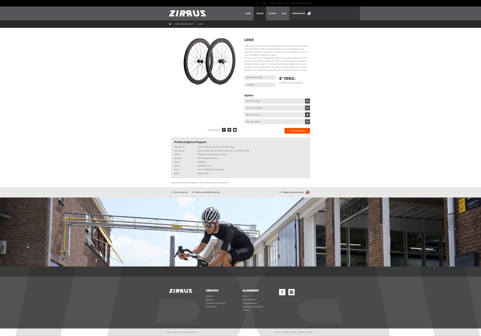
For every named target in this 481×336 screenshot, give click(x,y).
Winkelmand (300, 13)
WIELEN (259, 13)
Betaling (209, 299)
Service (279, 3)
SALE (284, 13)
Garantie (209, 296)
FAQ (272, 3)
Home (248, 13)
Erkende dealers (297, 3)
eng (264, 3)
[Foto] (210, 61)
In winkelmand (297, 130)
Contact (309, 3)
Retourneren (211, 306)
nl (258, 3)
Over (287, 3)
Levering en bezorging (215, 303)
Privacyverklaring (249, 303)
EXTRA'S (272, 13)
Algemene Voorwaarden (252, 306)
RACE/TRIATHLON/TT (184, 24)
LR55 (200, 24)
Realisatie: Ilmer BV (305, 332)
